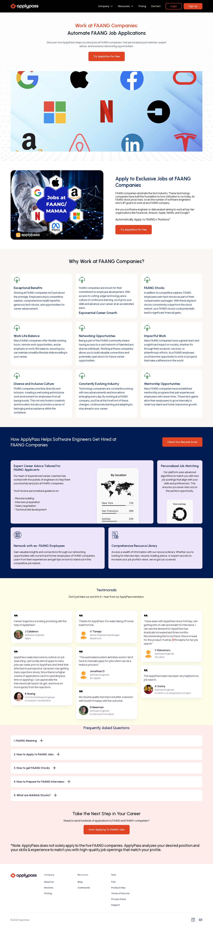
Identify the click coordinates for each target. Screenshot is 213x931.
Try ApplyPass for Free (133, 229)
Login (174, 6)
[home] (24, 6)
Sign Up (193, 6)
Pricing (142, 6)
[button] (106, 6)
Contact (156, 6)
